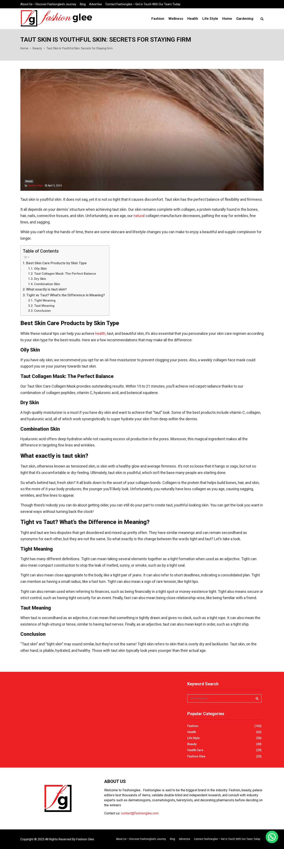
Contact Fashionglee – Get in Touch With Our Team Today (142, 4)
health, (100, 333)
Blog (83, 4)
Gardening (244, 18)
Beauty (29, 181)
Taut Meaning (44, 306)
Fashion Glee (35, 185)
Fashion (157, 18)
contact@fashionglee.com (140, 813)
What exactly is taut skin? (46, 289)
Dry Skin (40, 279)
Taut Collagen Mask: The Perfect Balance (65, 274)
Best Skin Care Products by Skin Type (56, 263)
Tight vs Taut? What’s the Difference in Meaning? (65, 295)
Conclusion (42, 311)
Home (227, 18)
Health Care (195, 750)
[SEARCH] (257, 698)
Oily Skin (40, 269)
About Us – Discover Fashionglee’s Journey (48, 4)
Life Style (210, 18)
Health (192, 18)
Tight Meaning (45, 300)
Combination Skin (47, 284)
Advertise (95, 4)
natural (139, 215)
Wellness (175, 18)
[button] (272, 837)
